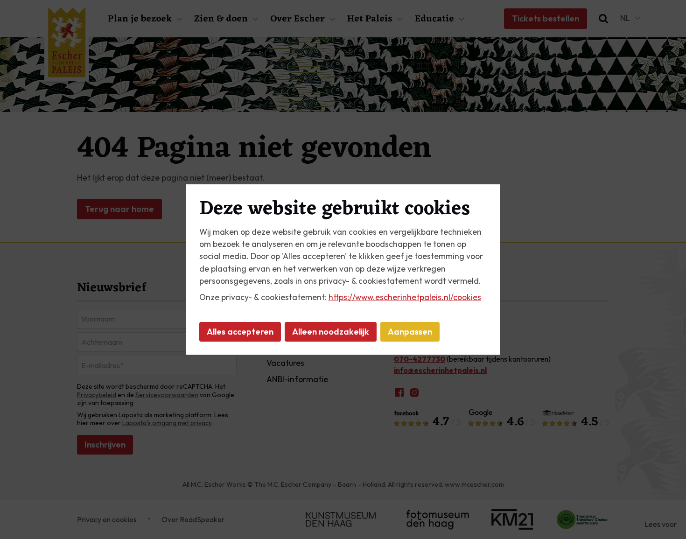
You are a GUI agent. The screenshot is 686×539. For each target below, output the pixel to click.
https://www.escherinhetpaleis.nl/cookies (405, 297)
